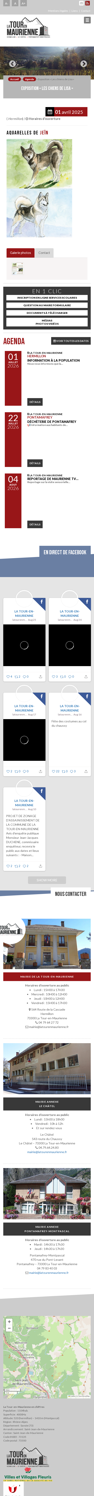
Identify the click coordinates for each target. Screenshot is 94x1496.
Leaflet (72, 1396)
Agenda (29, 79)
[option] (47, 62)
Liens (74, 10)
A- (6, 3)
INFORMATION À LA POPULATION (53, 360)
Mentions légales (58, 10)
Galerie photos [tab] (20, 253)
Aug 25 (32, 619)
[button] (9, 1322)
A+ (24, 3)
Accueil (14, 79)
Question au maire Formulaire (47, 305)
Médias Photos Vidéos (47, 322)
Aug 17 (32, 714)
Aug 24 (77, 619)
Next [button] (82, 62)
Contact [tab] (44, 253)
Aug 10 (32, 809)
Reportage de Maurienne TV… (52, 479)
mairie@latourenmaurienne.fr (47, 1152)
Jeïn (44, 133)
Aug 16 (77, 714)
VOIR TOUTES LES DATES (72, 341)
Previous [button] (11, 62)
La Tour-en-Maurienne (24, 613)
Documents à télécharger (47, 312)
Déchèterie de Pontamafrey (51, 422)
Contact (85, 10)
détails (35, 402)
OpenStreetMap (84, 1396)
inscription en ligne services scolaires (47, 297)
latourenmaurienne (19, 619)
